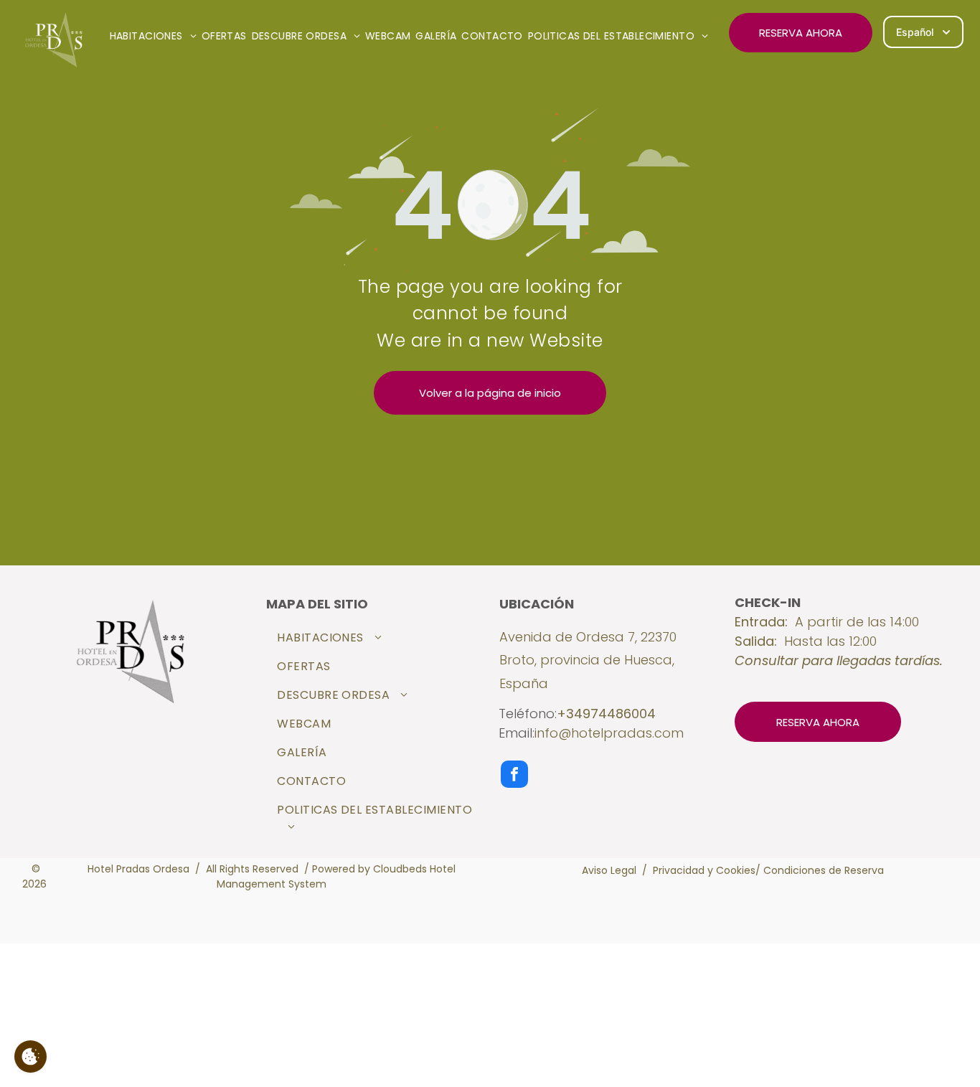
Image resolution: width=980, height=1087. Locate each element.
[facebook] (514, 776)
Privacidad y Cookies (704, 870)
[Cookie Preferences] (30, 1056)
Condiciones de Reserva (823, 870)
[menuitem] (156, 36)
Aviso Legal (609, 870)
